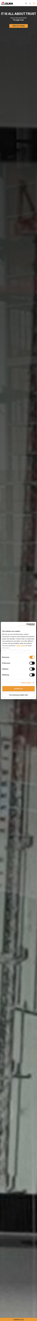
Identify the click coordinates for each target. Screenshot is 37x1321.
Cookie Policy (21, 645)
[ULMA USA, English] (6, 3)
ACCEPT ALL (18, 688)
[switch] (29, 663)
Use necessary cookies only (18, 695)
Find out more (19, 26)
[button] (26, 3)
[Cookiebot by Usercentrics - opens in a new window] (26, 624)
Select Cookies (26, 682)
